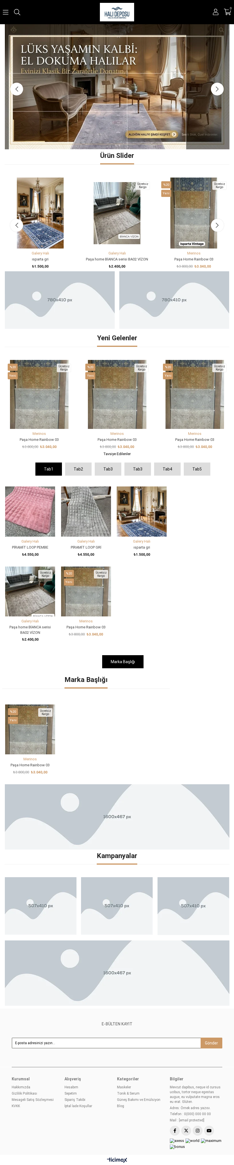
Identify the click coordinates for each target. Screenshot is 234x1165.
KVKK (16, 1055)
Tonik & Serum (128, 1042)
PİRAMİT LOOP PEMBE (30, 496)
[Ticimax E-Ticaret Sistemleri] (117, 1109)
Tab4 (167, 418)
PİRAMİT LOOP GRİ (86, 496)
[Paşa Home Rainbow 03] (193, 161)
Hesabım (71, 1036)
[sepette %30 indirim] (59, 249)
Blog (120, 1055)
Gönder (211, 991)
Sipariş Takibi (74, 1048)
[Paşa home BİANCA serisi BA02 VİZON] (117, 161)
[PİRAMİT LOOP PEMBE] (30, 460)
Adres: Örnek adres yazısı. (190, 1057)
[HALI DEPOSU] (117, 12)
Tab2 (78, 418)
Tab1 (48, 418)
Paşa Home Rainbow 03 (193, 208)
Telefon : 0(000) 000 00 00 (190, 1063)
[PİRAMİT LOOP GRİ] (86, 460)
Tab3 (108, 418)
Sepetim (70, 1042)
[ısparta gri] (40, 161)
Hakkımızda (21, 1036)
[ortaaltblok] (117, 765)
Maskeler (124, 1036)
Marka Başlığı (123, 610)
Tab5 (197, 418)
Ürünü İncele (47, 187)
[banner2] (117, 61)
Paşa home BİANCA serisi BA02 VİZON (117, 208)
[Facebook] (175, 1079)
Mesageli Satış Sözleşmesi (33, 1048)
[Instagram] (198, 1079)
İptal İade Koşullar (78, 1055)
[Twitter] (186, 1079)
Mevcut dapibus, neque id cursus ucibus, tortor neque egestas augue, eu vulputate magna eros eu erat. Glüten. (195, 1043)
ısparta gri (40, 208)
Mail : (187, 1069)
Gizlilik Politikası (24, 1042)
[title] (40, 854)
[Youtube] (209, 1079)
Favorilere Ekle (34, 187)
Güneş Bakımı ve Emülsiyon (138, 1048)
